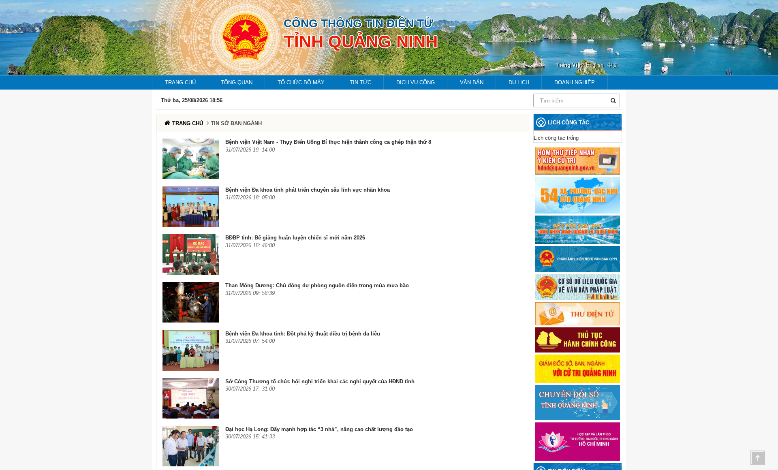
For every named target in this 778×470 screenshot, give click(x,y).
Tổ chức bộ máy (301, 82)
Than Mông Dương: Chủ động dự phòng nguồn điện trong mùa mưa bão (317, 285)
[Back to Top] (758, 458)
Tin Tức (360, 82)
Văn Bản (471, 82)
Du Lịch (519, 82)
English (594, 65)
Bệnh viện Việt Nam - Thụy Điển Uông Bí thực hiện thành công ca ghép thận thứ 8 (328, 142)
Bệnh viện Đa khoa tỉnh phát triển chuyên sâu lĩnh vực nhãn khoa (307, 190)
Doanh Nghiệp (574, 82)
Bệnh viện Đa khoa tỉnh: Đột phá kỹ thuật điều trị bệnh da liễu (302, 334)
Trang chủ (180, 82)
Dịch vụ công (415, 82)
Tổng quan (236, 82)
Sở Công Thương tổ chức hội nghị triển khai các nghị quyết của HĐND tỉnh (320, 381)
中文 (612, 65)
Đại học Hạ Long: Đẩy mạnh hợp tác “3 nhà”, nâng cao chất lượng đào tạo (319, 429)
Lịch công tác (568, 123)
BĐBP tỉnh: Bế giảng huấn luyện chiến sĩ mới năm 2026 (295, 238)
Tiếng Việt (569, 65)
